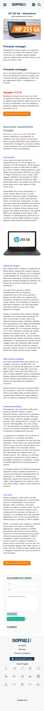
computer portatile (19, 134)
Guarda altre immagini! (22, 244)
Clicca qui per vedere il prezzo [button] (17, 114)
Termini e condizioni (22, 653)
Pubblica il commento (16, 619)
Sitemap (22, 649)
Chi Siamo (22, 645)
